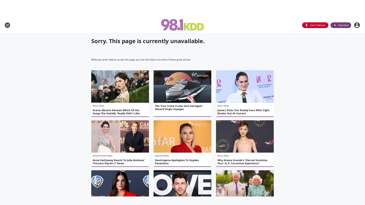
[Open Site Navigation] (7, 25)
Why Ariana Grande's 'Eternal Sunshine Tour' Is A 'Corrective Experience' (242, 162)
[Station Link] (182, 25)
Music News (98, 105)
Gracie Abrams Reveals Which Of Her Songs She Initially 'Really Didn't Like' (116, 112)
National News (162, 155)
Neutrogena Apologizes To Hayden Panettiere (177, 162)
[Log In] (357, 25)
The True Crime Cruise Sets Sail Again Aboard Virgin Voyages (178, 107)
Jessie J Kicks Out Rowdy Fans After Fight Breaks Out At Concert (243, 112)
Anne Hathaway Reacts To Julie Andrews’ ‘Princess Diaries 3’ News (119, 162)
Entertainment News (102, 155)
